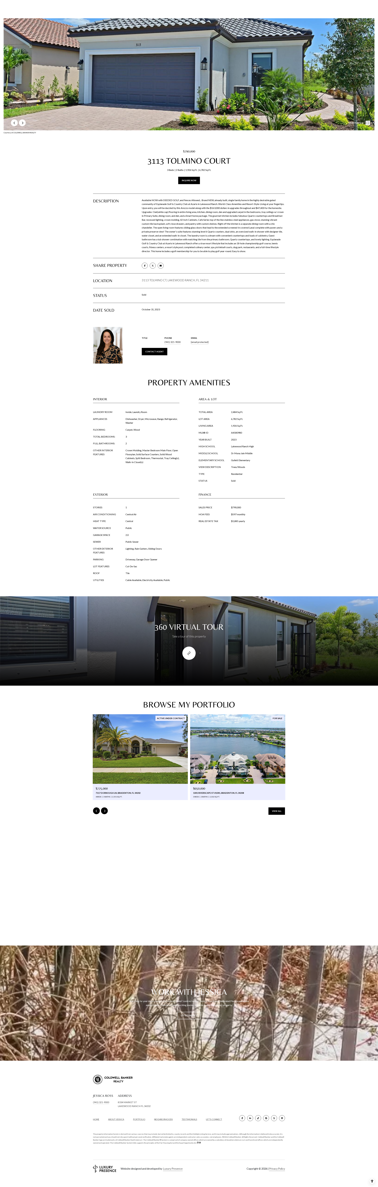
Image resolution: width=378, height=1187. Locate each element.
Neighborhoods (163, 1119)
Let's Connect (214, 1119)
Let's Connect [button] (189, 1015)
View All (276, 811)
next (22, 122)
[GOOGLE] (266, 1118)
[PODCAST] (282, 1118)
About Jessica (116, 1119)
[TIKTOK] (258, 1118)
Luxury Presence (173, 1168)
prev (14, 122)
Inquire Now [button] (189, 180)
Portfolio (139, 1119)
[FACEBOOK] (242, 1118)
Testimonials (189, 1119)
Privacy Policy (277, 1168)
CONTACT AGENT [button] (154, 351)
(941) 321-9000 (172, 342)
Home (96, 1119)
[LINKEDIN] (250, 1118)
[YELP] (274, 1118)
